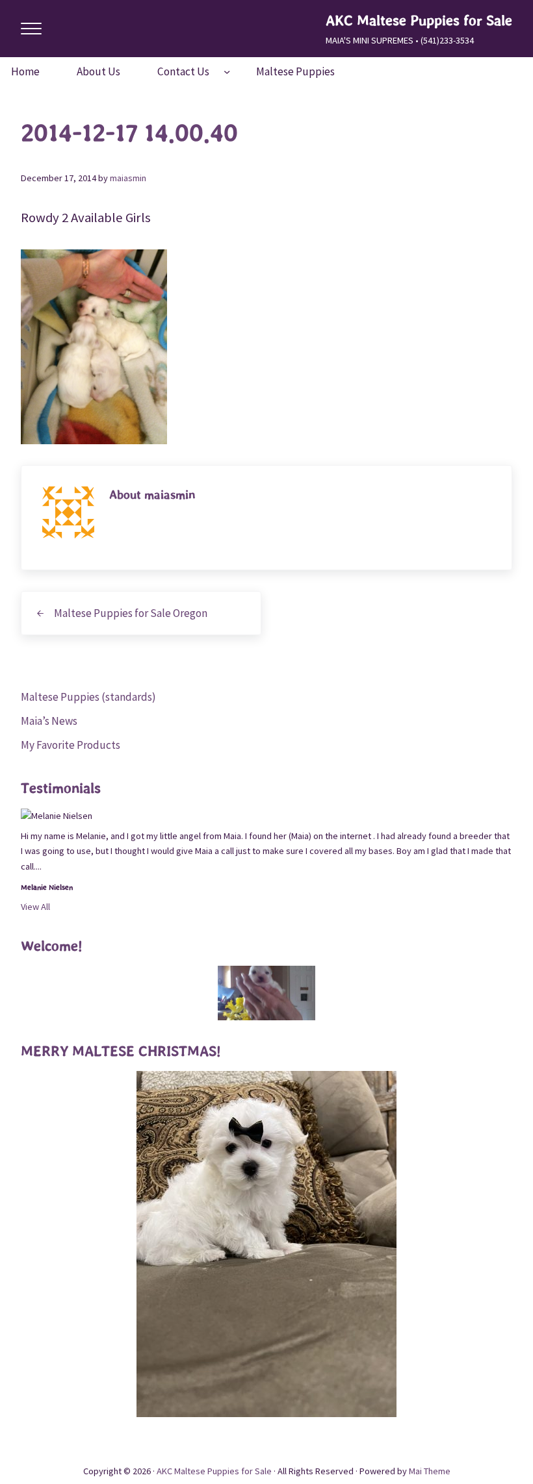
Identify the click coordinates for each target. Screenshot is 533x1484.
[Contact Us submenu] (227, 71)
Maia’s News (49, 721)
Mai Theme (429, 1471)
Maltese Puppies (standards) (88, 697)
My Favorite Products (70, 745)
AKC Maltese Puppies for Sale (419, 20)
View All (35, 906)
